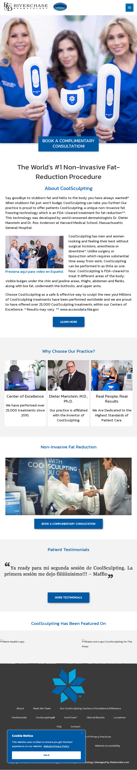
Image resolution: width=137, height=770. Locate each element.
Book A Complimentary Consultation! (68, 143)
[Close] (82, 733)
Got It (46, 755)
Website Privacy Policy (56, 746)
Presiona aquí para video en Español (34, 271)
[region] (46, 746)
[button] (8, 486)
